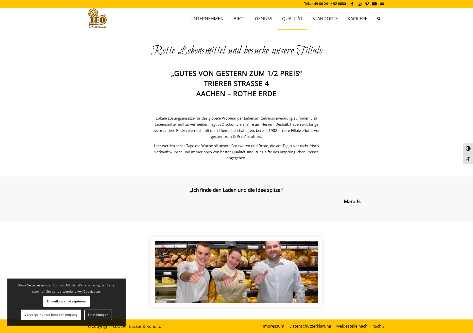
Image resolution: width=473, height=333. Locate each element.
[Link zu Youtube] (374, 3)
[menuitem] (207, 18)
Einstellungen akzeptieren (66, 301)
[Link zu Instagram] (359, 3)
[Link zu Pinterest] (367, 3)
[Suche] (379, 18)
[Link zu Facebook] (352, 3)
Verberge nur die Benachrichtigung (51, 315)
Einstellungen (98, 315)
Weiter (374, 193)
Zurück (98, 193)
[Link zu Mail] (382, 3)
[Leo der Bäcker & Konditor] (97, 18)
